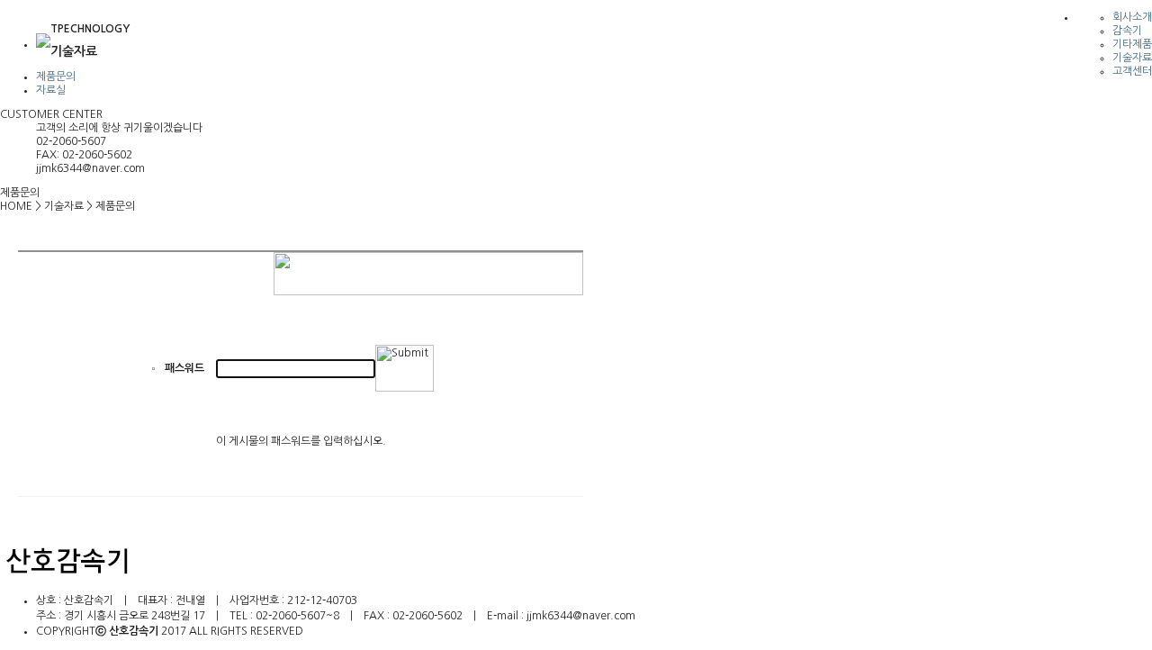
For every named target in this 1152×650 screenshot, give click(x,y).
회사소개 (1132, 17)
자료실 (51, 90)
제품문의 (56, 76)
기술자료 (1132, 57)
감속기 (1127, 30)
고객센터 (1132, 71)
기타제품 (1132, 44)
